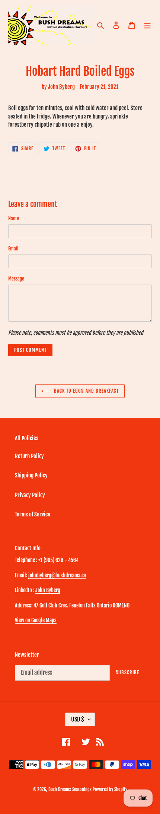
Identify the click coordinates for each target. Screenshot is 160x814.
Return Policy (29, 456)
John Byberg (47, 590)
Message (16, 279)
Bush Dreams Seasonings (70, 789)
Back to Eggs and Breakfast (85, 391)
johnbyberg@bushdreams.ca (57, 575)
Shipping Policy (31, 475)
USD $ (77, 719)
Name (13, 218)
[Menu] (147, 25)
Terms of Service (32, 514)
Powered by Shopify (110, 789)
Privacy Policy (30, 495)
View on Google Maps (36, 620)
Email (13, 249)
